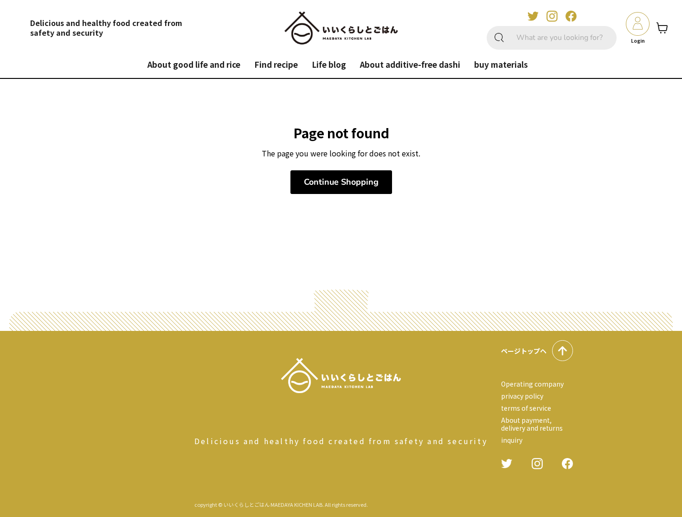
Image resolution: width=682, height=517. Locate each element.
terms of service (526, 408)
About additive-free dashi (410, 64)
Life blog (329, 64)
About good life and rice (194, 64)
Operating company (532, 383)
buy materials (501, 64)
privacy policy (522, 396)
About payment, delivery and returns (532, 423)
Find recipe (276, 64)
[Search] (499, 38)
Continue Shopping (341, 181)
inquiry (511, 440)
